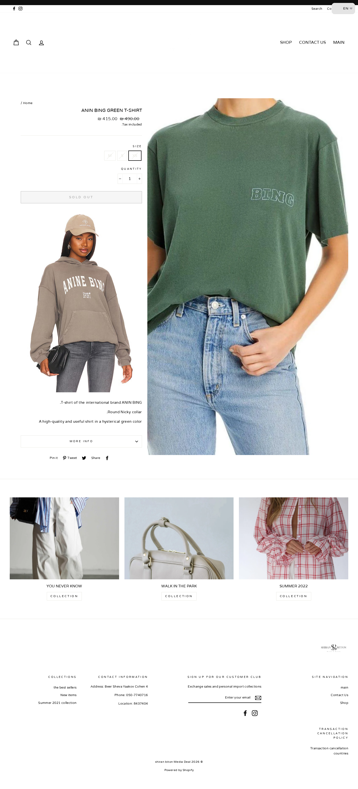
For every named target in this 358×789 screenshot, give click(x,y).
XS (134, 155)
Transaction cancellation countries (329, 750)
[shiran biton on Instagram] (255, 713)
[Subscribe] (258, 698)
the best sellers (65, 688)
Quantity (131, 168)
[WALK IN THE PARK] (179, 538)
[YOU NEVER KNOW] (64, 538)
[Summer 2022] (293, 538)
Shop (286, 42)
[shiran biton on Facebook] (245, 713)
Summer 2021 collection (57, 703)
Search (316, 9)
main (339, 42)
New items (68, 695)
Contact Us (312, 42)
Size (137, 146)
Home (28, 103)
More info (81, 441)
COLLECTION (294, 596)
